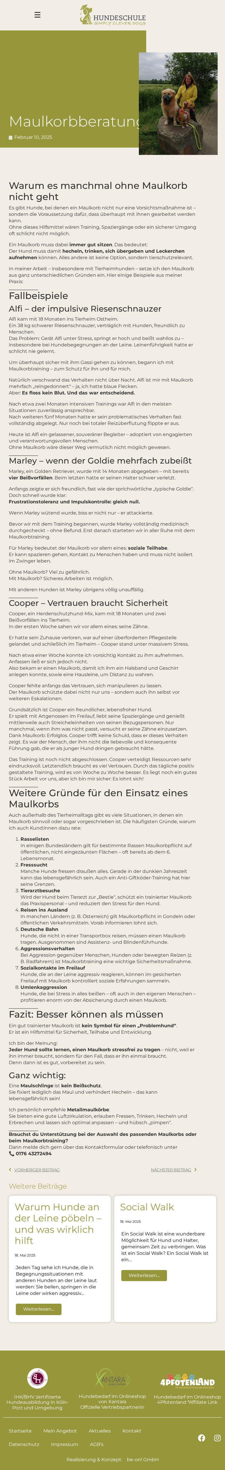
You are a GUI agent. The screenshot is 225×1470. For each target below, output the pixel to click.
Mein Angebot (60, 1431)
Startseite (20, 1431)
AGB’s (96, 1444)
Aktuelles (100, 1431)
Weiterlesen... (38, 1309)
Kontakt (132, 1431)
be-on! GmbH (143, 1459)
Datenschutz (24, 1444)
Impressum (64, 1444)
